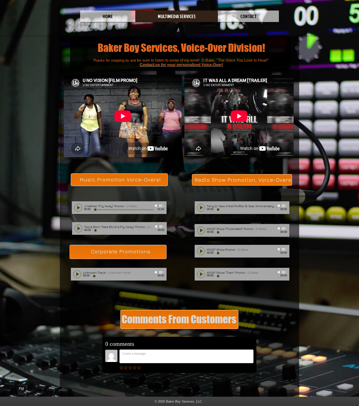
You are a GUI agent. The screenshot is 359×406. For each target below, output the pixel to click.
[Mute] (156, 205)
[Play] (78, 207)
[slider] (161, 205)
